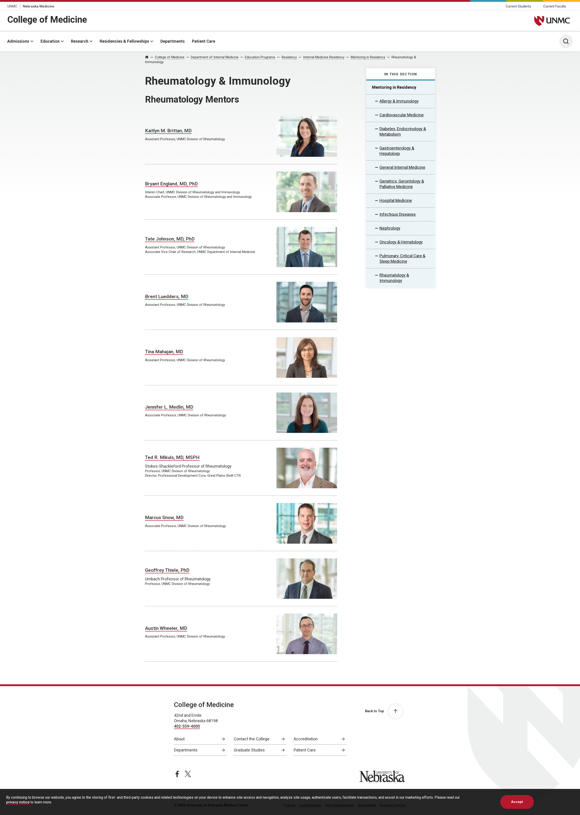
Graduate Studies (249, 750)
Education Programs (260, 57)
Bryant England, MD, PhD (171, 184)
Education (50, 41)
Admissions (18, 41)
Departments (172, 41)
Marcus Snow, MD (164, 517)
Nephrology (389, 228)
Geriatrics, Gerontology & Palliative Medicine (401, 184)
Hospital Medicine (395, 200)
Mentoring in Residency (368, 57)
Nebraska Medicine (38, 6)
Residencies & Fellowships (124, 41)
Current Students (518, 6)
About (179, 738)
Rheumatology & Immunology (394, 278)
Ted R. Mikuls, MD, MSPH (172, 457)
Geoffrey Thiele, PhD (167, 570)
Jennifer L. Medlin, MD (169, 407)
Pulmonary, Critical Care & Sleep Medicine (402, 258)
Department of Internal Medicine (215, 57)
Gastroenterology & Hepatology (396, 151)
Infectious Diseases (397, 214)
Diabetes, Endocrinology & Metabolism (402, 131)
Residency (289, 57)
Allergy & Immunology (399, 101)
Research (79, 41)
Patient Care (203, 41)
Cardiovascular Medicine (401, 115)
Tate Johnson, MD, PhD (170, 239)
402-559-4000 (187, 726)
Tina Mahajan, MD (164, 351)
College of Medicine (47, 19)
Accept (517, 802)
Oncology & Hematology (401, 242)
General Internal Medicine (402, 167)
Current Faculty (554, 6)
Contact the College (251, 738)
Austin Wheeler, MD (166, 628)
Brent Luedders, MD (166, 296)
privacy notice (17, 802)
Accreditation (306, 738)
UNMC (12, 6)
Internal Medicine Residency (323, 57)
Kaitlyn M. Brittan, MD (168, 130)
